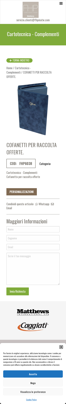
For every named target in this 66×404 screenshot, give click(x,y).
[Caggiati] (33, 326)
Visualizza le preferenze (33, 392)
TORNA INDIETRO (20, 60)
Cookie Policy (31, 399)
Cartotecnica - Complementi (18, 70)
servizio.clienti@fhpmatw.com (33, 20)
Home (9, 68)
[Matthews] (33, 312)
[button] (61, 347)
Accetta (33, 374)
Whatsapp (43, 204)
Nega (33, 383)
